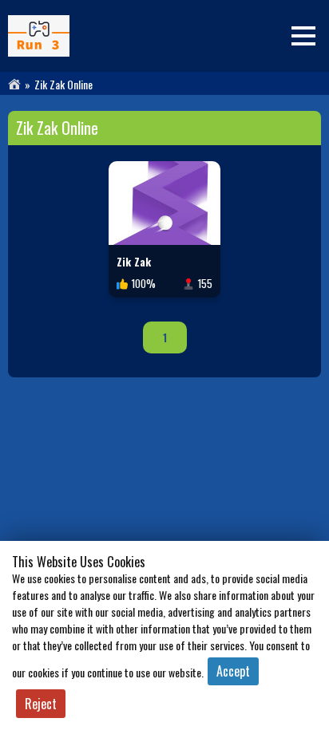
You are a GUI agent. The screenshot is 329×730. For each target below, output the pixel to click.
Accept (233, 671)
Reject (41, 703)
